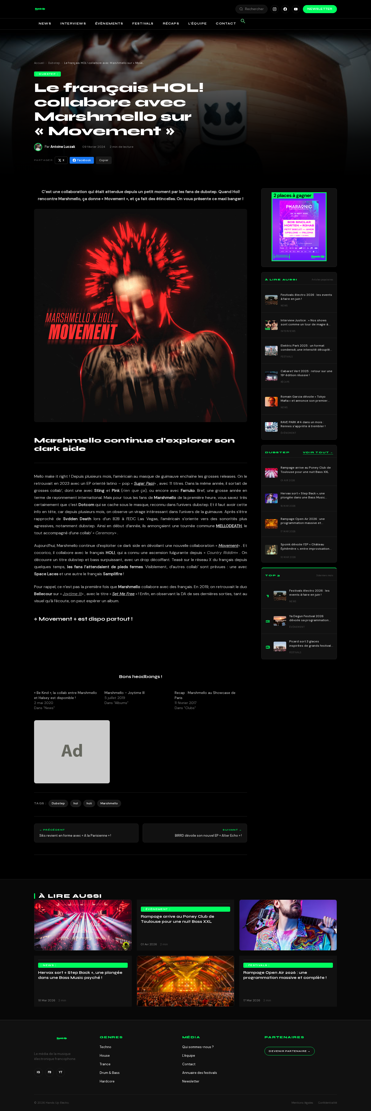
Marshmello (109, 803)
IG (38, 1072)
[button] (40, 9)
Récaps (171, 23)
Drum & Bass (110, 1073)
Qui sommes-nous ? (198, 1047)
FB (49, 1072)
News (45, 23)
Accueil (39, 63)
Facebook (84, 160)
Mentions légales (302, 1102)
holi (89, 803)
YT (60, 1072)
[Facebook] (285, 9)
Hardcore (107, 1081)
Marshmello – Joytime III (124, 692)
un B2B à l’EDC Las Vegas (132, 518)
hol (75, 803)
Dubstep (54, 63)
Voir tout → (318, 452)
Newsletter (319, 9)
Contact (226, 23)
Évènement (157, 909)
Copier (103, 160)
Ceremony (105, 533)
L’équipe (197, 23)
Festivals (143, 23)
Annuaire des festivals (199, 1073)
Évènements (109, 23)
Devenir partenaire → (289, 1051)
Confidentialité (327, 1102)
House (105, 1055)
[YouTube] (296, 9)
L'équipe (188, 1055)
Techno (105, 1047)
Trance (105, 1064)
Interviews (73, 23)
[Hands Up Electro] (40, 9)
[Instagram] (275, 9)
